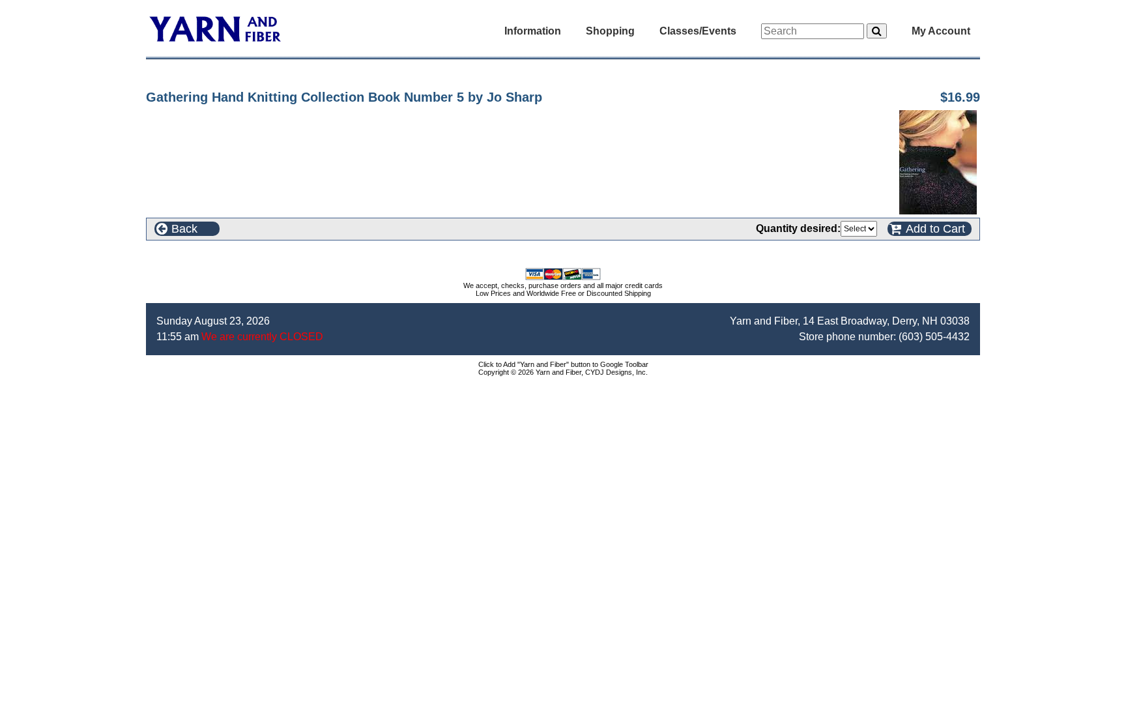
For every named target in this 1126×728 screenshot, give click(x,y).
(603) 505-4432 (934, 336)
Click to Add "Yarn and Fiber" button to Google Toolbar (563, 364)
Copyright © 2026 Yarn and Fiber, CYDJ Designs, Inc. (563, 372)
